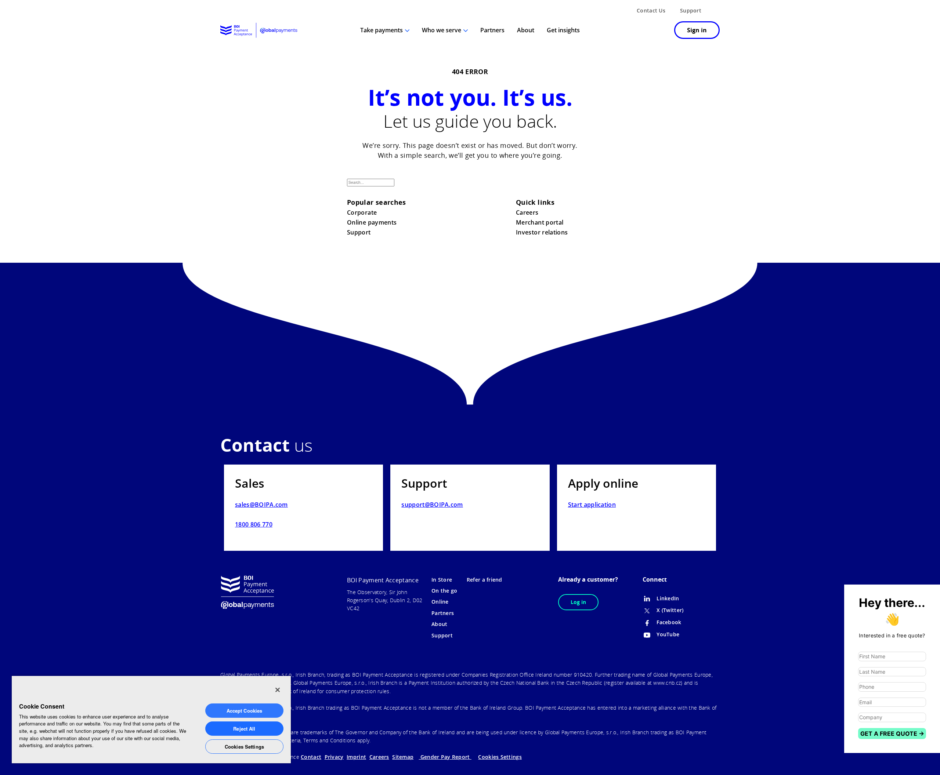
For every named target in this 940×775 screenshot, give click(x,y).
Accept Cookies (245, 710)
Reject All (244, 728)
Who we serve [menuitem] (441, 30)
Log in (578, 601)
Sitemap (402, 756)
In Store (441, 579)
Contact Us (651, 10)
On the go (444, 590)
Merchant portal (539, 222)
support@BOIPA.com (432, 505)
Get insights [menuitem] (563, 30)
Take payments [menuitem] (381, 30)
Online (440, 601)
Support (690, 10)
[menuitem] (659, 30)
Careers (527, 212)
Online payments (372, 222)
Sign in (697, 30)
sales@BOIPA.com (261, 505)
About (439, 624)
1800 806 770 (253, 524)
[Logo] (258, 30)
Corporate (362, 212)
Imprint (356, 756)
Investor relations (542, 232)
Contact (311, 756)
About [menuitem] (525, 30)
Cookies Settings (244, 746)
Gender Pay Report (445, 756)
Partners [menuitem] (492, 30)
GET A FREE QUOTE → (892, 733)
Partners (442, 613)
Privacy (334, 756)
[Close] (278, 690)
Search (584, 189)
